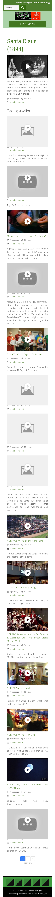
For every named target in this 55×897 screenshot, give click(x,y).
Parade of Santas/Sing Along (21, 587)
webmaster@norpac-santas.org (33, 2)
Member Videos (17, 102)
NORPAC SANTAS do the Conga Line (25, 540)
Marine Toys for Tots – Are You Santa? (26, 236)
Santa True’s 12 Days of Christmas (24, 354)
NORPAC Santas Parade (19, 688)
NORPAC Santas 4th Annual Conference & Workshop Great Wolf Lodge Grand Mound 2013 (27, 638)
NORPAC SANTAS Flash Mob (21, 734)
